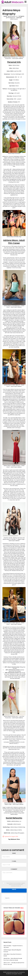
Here (21, 908)
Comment (14, 869)
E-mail (14, 861)
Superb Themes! (18, 973)
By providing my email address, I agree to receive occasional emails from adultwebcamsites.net (16, 885)
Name (14, 853)
